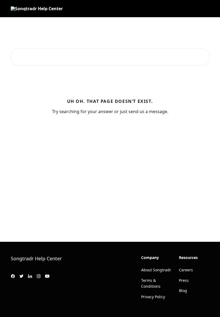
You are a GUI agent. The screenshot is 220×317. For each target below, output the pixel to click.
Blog (183, 290)
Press (184, 280)
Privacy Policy (153, 296)
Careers (186, 269)
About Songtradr (156, 269)
